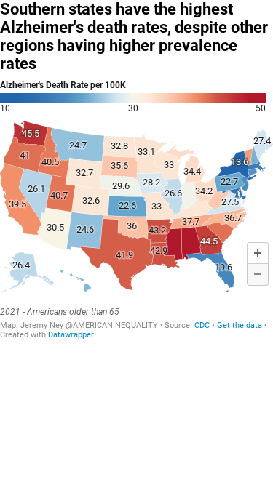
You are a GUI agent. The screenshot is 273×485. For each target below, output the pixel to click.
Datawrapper (71, 335)
